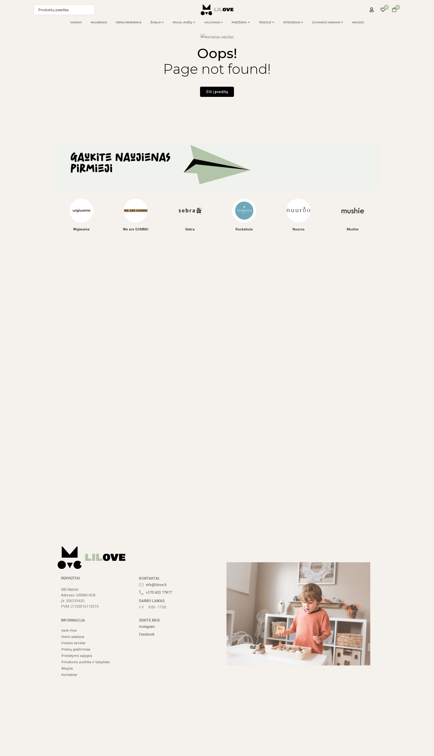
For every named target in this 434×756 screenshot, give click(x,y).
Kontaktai (69, 675)
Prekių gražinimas (75, 649)
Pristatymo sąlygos (76, 656)
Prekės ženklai (73, 643)
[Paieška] (90, 10)
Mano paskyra (72, 637)
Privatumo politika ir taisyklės (85, 662)
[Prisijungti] (371, 9)
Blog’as (67, 668)
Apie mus (69, 630)
